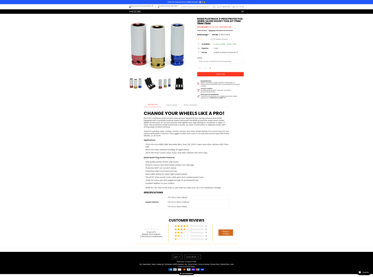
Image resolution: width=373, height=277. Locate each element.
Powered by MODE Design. (186, 267)
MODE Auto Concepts (184, 262)
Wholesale (168, 264)
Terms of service (203, 264)
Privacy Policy (214, 264)
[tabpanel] (186, 159)
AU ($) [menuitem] (242, 7)
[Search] (213, 6)
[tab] (152, 105)
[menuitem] (224, 6)
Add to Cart (220, 74)
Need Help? (147, 264)
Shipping (212, 30)
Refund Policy (225, 264)
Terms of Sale (192, 264)
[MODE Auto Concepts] (135, 11)
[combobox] (196, 6)
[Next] (160, 95)
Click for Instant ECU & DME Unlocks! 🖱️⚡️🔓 (186, 2)
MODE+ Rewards (178, 264)
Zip (186, 264)
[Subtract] (199, 68)
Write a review (225, 232)
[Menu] (242, 11)
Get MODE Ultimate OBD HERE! (167, 6)
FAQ (140, 264)
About (154, 264)
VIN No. (199, 58)
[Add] (210, 68)
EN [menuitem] (237, 7)
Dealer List (160, 264)
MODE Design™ (203, 35)
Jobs (232, 264)
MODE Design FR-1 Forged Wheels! (140, 6)
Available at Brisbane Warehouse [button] (225, 52)
